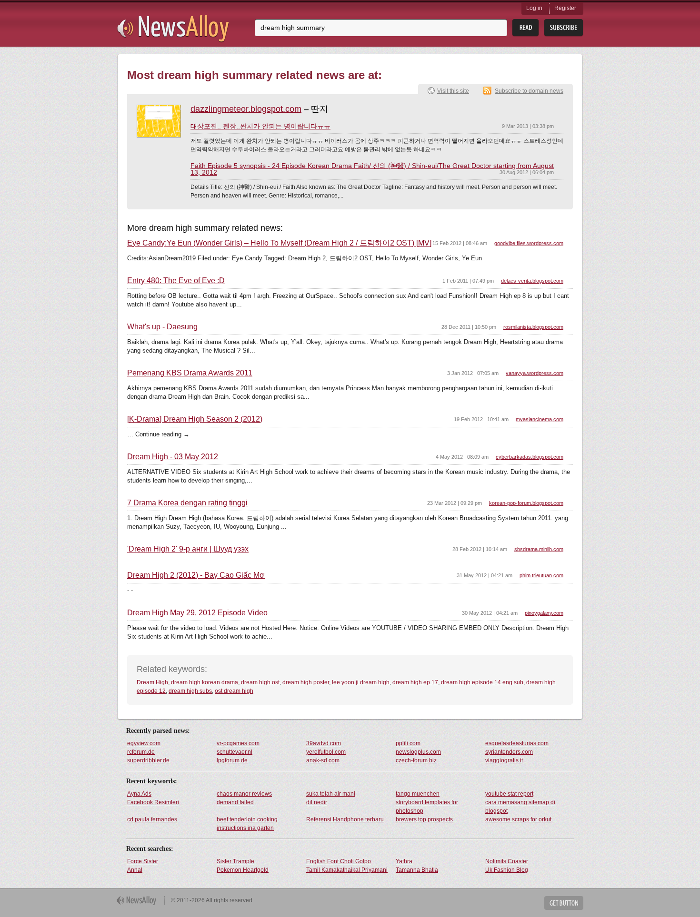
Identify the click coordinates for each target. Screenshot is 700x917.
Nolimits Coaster (506, 861)
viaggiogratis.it (504, 760)
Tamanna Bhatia (417, 870)
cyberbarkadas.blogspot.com (529, 457)
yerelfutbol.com (326, 752)
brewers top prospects (424, 819)
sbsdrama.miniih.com (538, 549)
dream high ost (260, 682)
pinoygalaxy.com (544, 613)
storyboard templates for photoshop (427, 806)
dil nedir (316, 802)
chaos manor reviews (244, 793)
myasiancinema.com (539, 419)
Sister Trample (235, 861)
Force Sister (142, 861)
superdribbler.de (148, 760)
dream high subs (190, 691)
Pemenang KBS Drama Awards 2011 (189, 373)
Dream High (152, 682)
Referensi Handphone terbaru (345, 819)
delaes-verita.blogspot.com (532, 281)
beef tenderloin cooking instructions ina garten (247, 823)
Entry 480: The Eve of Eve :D (176, 281)
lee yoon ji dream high (361, 682)
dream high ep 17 (415, 682)
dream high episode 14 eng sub (482, 682)
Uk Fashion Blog (506, 870)
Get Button (563, 903)
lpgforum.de (232, 760)
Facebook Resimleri (153, 802)
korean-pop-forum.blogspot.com (526, 503)
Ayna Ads (139, 793)
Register (565, 8)
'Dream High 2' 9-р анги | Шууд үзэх (188, 549)
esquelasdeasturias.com (517, 743)
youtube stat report (509, 793)
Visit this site (453, 91)
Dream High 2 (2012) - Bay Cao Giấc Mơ (196, 575)
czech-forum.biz (416, 760)
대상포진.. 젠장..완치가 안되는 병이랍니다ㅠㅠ (260, 126)
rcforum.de (141, 752)
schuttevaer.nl (234, 752)
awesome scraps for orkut (518, 819)
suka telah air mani (330, 793)
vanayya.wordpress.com (534, 373)
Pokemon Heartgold (243, 870)
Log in (534, 8)
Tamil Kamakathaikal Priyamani (347, 870)
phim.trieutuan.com (541, 575)
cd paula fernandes (152, 819)
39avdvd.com (323, 743)
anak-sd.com (323, 760)
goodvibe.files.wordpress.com (528, 243)
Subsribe (563, 28)
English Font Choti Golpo (338, 861)
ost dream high (234, 691)
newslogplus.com (418, 752)
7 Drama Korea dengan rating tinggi (187, 503)
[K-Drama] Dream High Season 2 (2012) (194, 419)
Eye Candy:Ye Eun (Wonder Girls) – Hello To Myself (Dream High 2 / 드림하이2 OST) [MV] (279, 243)
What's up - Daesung (162, 327)
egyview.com (143, 743)
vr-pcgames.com (238, 743)
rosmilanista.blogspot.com (533, 327)
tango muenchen (418, 793)
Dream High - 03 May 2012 (172, 457)
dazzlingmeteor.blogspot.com (245, 109)
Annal (134, 870)
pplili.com (408, 743)
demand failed (235, 802)
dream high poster (305, 682)
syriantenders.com (509, 752)
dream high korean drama (204, 682)
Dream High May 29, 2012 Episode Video (197, 613)
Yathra (404, 861)
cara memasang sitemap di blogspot (520, 806)
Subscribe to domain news (529, 91)
